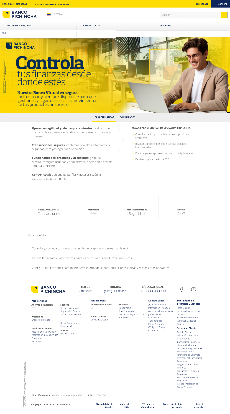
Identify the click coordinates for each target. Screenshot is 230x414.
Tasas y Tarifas (183, 307)
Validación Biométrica (187, 317)
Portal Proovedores (157, 324)
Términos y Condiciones (147, 406)
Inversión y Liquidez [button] (19, 25)
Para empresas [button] (99, 300)
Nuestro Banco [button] (156, 300)
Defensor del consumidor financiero (189, 359)
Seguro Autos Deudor (71, 314)
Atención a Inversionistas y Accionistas (160, 312)
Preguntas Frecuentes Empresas (188, 372)
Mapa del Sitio (124, 406)
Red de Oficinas (184, 332)
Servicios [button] (165, 25)
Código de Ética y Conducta (156, 329)
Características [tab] (104, 117)
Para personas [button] (39, 300)
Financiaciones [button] (92, 25)
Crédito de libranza (40, 319)
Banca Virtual (125, 307)
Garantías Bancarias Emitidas (186, 322)
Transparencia (155, 320)
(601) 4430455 (47, 4)
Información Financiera (159, 307)
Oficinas (85, 291)
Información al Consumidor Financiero (44, 336)
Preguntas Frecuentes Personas (188, 366)
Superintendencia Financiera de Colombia (188, 353)
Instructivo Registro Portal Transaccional (131, 316)
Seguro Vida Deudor (70, 311)
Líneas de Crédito (99, 319)
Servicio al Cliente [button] (186, 328)
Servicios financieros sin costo (188, 312)
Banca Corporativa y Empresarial (70, 325)
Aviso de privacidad (199, 406)
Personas (8, 4)
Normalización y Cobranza (189, 348)
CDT (4, 33)
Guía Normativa (126, 310)
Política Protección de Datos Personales (187, 385)
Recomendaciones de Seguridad (187, 379)
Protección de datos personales (173, 406)
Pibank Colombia (68, 333)
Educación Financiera (187, 335)
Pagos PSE (36, 341)
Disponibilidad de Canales (104, 406)
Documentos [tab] (127, 117)
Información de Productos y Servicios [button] (188, 302)
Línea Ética (153, 317)
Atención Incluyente (187, 345)
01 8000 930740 (62, 4)
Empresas (21, 4)
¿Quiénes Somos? (157, 304)
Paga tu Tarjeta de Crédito (43, 331)
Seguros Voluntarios (70, 307)
